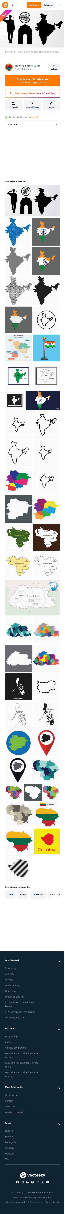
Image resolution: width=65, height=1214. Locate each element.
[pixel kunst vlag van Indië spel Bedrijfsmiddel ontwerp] (18, 496)
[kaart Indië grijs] (18, 294)
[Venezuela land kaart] (18, 798)
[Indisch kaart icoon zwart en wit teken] (18, 629)
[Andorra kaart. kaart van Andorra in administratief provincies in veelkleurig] (18, 713)
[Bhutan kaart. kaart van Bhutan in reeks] (32, 1003)
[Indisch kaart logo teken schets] (18, 601)
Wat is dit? (33, 117)
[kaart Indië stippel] (18, 353)
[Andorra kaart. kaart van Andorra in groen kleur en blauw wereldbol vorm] (18, 1143)
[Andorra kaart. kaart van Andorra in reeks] (32, 769)
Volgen (54, 69)
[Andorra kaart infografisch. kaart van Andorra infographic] (18, 468)
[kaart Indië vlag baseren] (19, 265)
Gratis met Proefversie (33, 80)
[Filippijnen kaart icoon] (18, 1031)
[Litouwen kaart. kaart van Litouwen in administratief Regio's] (19, 1199)
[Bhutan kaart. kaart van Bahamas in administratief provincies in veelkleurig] (18, 947)
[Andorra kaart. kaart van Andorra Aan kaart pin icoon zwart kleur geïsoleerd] (45, 1171)
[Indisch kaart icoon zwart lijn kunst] (18, 657)
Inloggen (48, 5)
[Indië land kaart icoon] (18, 524)
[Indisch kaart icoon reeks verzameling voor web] (18, 685)
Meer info (12, 128)
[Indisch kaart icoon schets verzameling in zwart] (18, 741)
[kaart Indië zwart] (18, 383)
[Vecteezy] (5, 5)
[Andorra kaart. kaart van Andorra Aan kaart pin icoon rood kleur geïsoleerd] (18, 1171)
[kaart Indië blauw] (18, 236)
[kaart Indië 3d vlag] (18, 412)
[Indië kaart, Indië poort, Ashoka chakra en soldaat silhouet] (32, 204)
